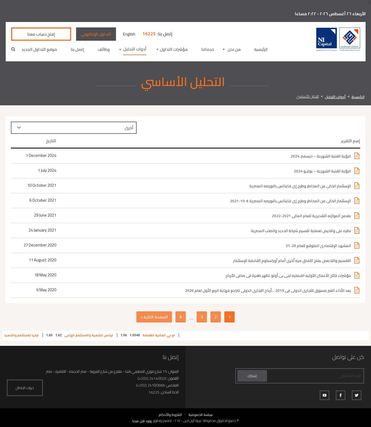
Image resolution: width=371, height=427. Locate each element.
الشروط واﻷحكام (170, 414)
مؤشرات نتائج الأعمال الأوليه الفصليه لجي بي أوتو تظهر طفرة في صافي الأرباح (288, 275)
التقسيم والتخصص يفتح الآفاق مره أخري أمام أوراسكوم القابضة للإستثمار (292, 260)
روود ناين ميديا (142, 421)
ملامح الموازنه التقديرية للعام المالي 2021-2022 (311, 216)
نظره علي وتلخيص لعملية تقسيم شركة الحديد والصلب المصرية (301, 230)
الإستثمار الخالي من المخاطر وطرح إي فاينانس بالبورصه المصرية (300, 186)
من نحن (234, 49)
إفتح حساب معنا (41, 34)
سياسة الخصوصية (200, 414)
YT (324, 395)
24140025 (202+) (152, 378)
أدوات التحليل (134, 49)
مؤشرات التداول (174, 49)
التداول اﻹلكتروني (96, 34)
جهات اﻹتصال (25, 387)
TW (356, 395)
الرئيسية (261, 49)
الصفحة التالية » (154, 317)
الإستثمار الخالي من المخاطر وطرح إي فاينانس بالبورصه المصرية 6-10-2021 (290, 201)
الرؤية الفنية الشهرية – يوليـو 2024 (322, 171)
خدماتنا (207, 49)
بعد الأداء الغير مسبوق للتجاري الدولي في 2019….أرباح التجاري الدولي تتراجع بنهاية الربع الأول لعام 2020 (268, 290)
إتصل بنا (77, 49)
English (129, 34)
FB (340, 395)
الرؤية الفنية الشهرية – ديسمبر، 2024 (321, 156)
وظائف (104, 49)
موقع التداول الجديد (39, 49)
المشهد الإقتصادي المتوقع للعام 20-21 (318, 245)
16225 (149, 34)
